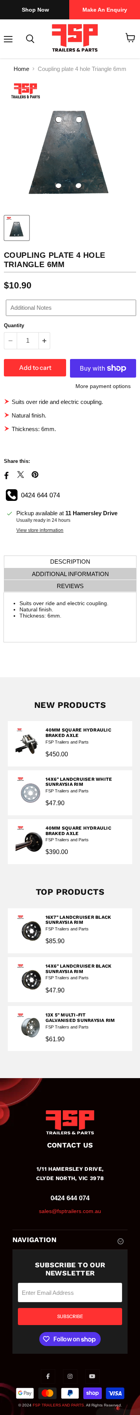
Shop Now (35, 10)
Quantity (14, 325)
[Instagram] (70, 1376)
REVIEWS (70, 586)
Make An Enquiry (104, 10)
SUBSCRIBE (70, 1316)
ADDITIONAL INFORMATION (70, 574)
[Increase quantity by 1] (44, 340)
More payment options (103, 386)
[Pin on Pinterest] (35, 474)
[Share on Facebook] (6, 477)
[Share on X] (20, 474)
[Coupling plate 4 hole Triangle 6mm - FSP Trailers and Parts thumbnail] (16, 228)
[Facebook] (48, 1376)
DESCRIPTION (70, 561)
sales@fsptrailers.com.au (70, 1211)
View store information (39, 530)
